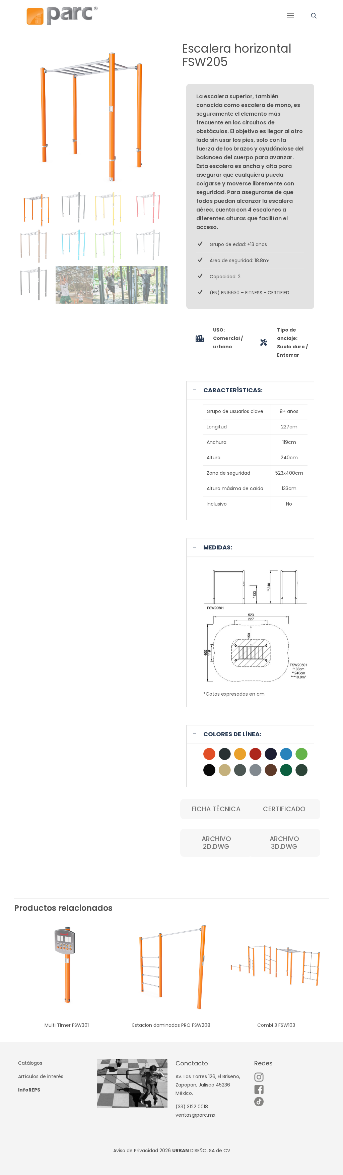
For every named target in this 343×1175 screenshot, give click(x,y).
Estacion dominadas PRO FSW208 (171, 1025)
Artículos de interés (40, 1076)
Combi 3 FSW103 (276, 1025)
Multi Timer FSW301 (67, 1025)
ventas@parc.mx (195, 1115)
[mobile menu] (290, 15)
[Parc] (62, 16)
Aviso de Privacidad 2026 (142, 1150)
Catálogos (30, 1063)
